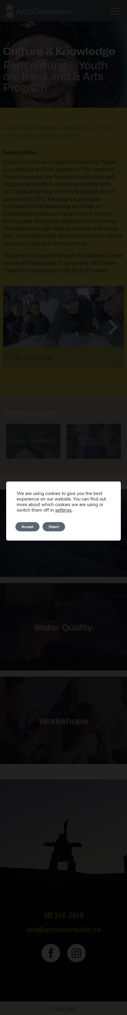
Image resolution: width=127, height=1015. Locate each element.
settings (63, 510)
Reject (54, 526)
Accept (27, 526)
